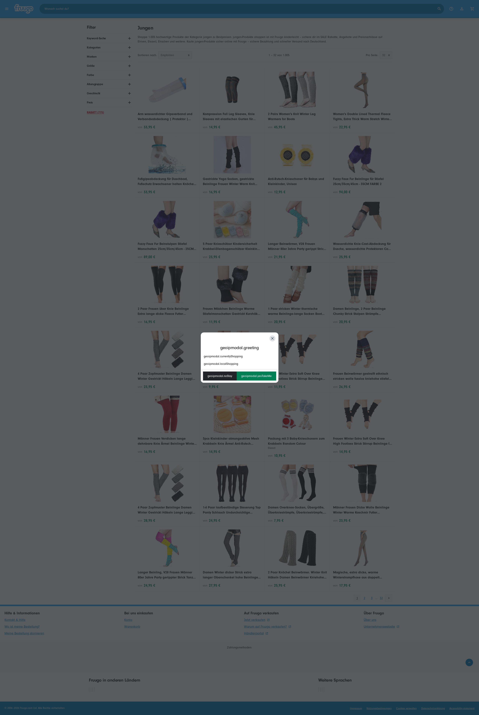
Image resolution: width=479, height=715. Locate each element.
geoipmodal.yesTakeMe (256, 376)
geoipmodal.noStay (220, 376)
